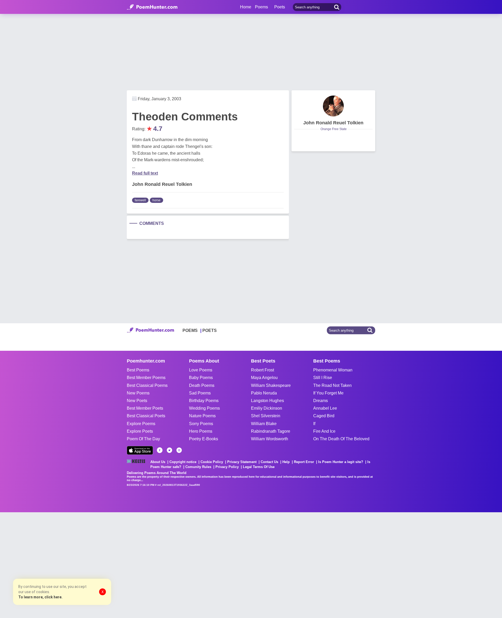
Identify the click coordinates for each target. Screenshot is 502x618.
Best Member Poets (145, 408)
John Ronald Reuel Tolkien (333, 122)
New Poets (137, 400)
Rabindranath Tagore (270, 431)
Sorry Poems (201, 423)
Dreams (320, 400)
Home (245, 7)
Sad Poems (200, 393)
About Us (157, 462)
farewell (140, 200)
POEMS (190, 330)
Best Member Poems (146, 377)
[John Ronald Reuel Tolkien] (333, 106)
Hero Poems (200, 431)
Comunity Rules (198, 467)
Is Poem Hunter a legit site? (340, 462)
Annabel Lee (325, 408)
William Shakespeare (271, 385)
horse (156, 200)
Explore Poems (141, 423)
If (314, 423)
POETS (209, 330)
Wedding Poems (204, 408)
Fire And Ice (324, 431)
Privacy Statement (241, 462)
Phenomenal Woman (332, 370)
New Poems (138, 393)
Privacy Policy (227, 467)
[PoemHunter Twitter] (169, 450)
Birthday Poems (204, 400)
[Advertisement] (78, 564)
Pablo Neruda (264, 393)
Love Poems (200, 370)
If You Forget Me (328, 393)
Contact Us (269, 462)
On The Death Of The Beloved (341, 439)
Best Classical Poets (146, 416)
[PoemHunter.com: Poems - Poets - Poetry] (152, 7)
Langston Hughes (267, 400)
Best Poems (138, 370)
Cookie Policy (212, 462)
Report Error (304, 462)
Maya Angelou (264, 377)
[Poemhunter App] (140, 450)
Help (286, 462)
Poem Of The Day (143, 439)
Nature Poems (202, 416)
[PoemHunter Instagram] (179, 450)
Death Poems (201, 385)
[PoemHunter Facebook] (160, 450)
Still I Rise (322, 377)
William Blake (264, 423)
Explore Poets (140, 431)
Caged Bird (323, 416)
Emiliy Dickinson (266, 408)
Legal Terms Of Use (259, 467)
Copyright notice (182, 462)
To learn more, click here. (40, 597)
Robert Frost (262, 370)
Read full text (145, 173)
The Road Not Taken (332, 385)
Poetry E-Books (203, 439)
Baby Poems (201, 377)
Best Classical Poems (147, 385)
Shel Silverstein (265, 416)
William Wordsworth (269, 439)
